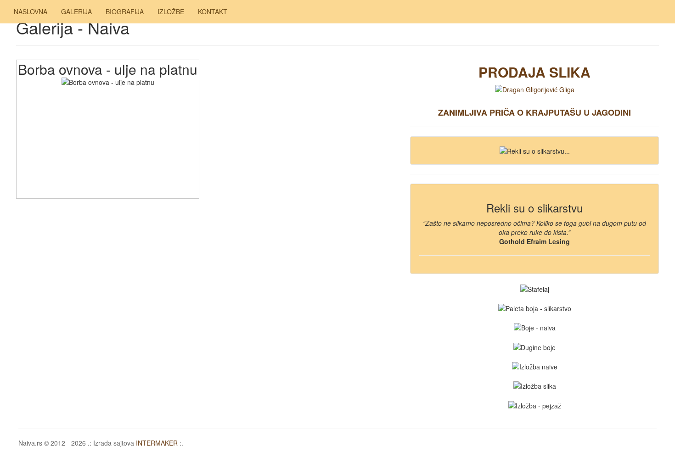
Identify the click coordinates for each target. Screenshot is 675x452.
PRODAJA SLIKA (534, 72)
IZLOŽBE (171, 11)
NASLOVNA (30, 11)
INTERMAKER (157, 442)
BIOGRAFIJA (125, 11)
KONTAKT (212, 11)
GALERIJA (76, 11)
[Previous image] (107, 114)
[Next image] (107, 169)
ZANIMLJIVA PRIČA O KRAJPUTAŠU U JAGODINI (534, 112)
